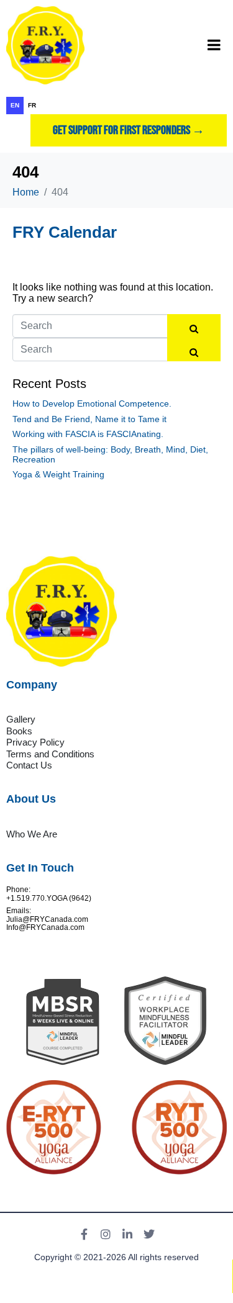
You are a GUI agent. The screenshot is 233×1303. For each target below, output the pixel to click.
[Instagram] (105, 1234)
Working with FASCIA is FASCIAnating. (87, 434)
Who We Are (31, 834)
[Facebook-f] (83, 1234)
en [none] (15, 105)
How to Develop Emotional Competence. (91, 403)
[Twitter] (149, 1234)
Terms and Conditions (50, 754)
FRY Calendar (64, 232)
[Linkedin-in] (127, 1234)
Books (19, 731)
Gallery (20, 719)
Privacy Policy (35, 742)
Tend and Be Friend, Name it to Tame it (89, 419)
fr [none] (32, 105)
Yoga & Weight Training (58, 474)
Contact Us (29, 765)
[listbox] (116, 105)
